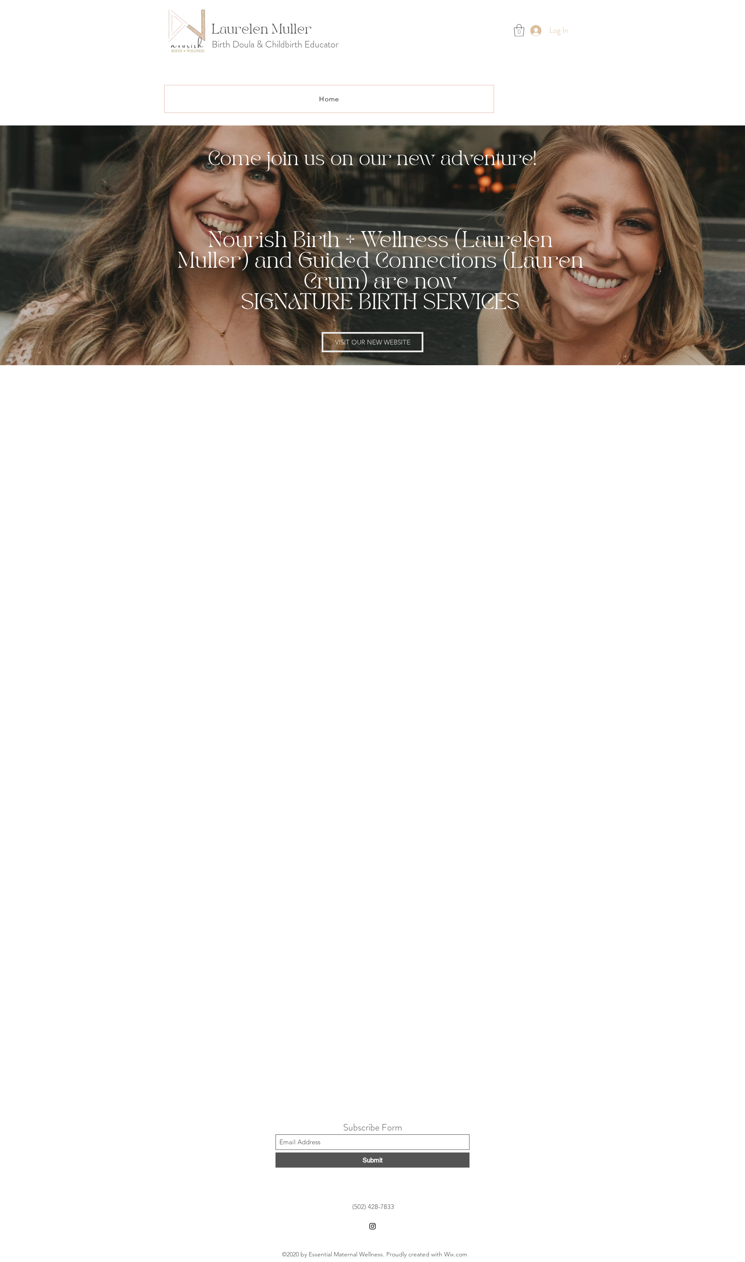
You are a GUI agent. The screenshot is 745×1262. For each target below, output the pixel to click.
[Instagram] (372, 1226)
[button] (519, 30)
